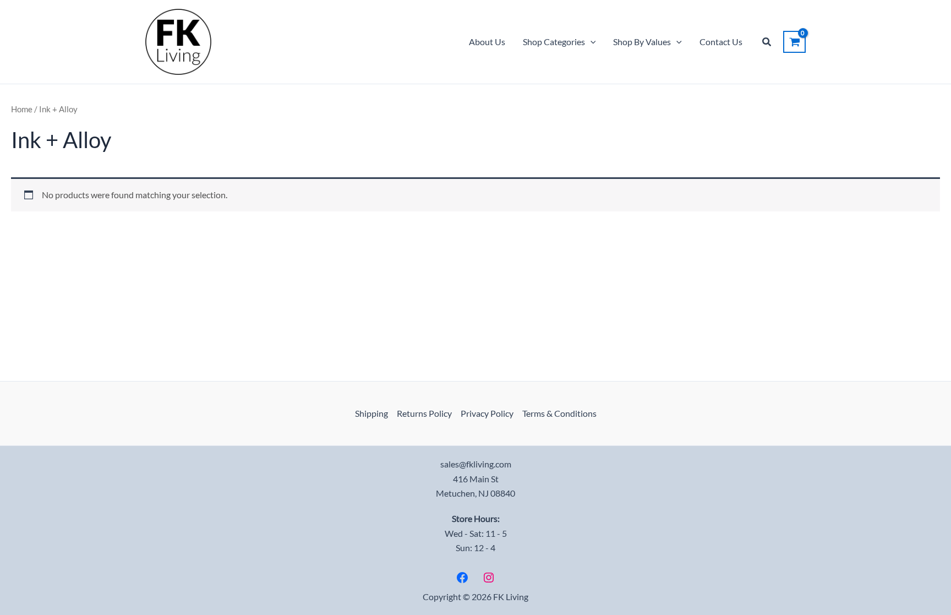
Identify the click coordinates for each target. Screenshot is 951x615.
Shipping (371, 413)
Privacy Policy (487, 413)
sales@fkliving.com (475, 464)
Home (21, 109)
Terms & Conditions (559, 413)
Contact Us (720, 41)
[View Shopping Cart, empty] (794, 42)
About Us (487, 41)
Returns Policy (424, 413)
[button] (590, 42)
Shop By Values (642, 41)
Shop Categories (554, 41)
